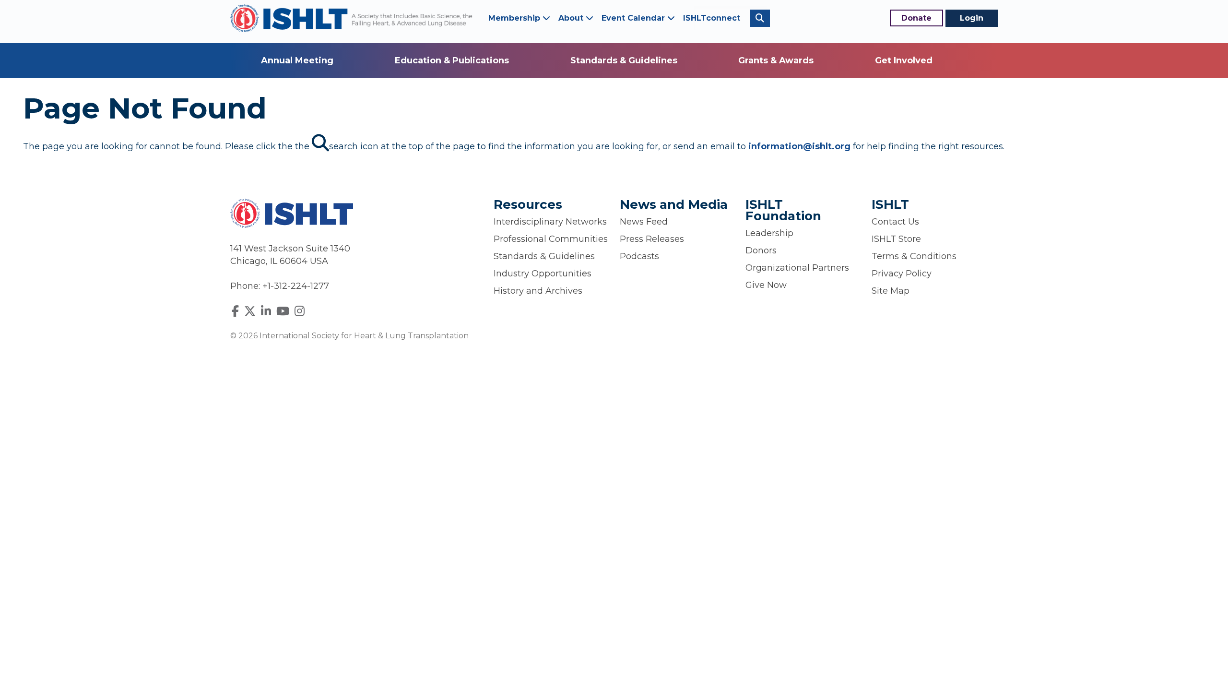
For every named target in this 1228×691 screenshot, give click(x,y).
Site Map (890, 291)
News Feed (644, 221)
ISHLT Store (896, 239)
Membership (515, 18)
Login (971, 18)
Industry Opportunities (542, 273)
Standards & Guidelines (623, 60)
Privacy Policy (902, 273)
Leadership (769, 233)
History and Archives (538, 291)
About (572, 18)
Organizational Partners (797, 267)
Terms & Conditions (914, 256)
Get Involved (904, 60)
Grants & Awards (776, 60)
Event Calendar (634, 18)
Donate (916, 18)
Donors (761, 250)
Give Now (766, 285)
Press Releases (652, 239)
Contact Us (895, 221)
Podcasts (639, 256)
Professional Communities (551, 239)
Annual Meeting (297, 60)
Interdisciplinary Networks (550, 221)
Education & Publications (452, 60)
